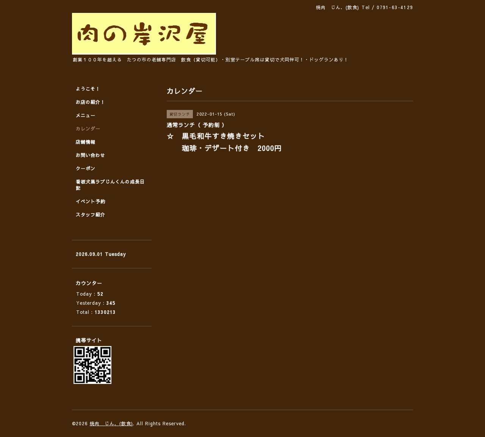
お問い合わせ (90, 155)
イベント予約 (90, 201)
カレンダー (88, 128)
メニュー (85, 115)
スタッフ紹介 (90, 214)
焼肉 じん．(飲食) (111, 423)
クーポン (85, 168)
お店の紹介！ (90, 102)
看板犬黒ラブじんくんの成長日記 (110, 185)
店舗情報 (85, 142)
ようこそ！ (88, 89)
